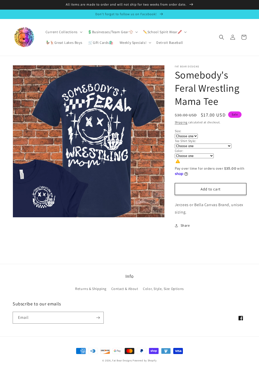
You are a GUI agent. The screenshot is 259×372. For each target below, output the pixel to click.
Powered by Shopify (145, 360)
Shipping (181, 122)
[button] (63, 32)
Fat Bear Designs (122, 360)
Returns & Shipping (90, 288)
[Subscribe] (97, 318)
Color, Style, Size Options (163, 288)
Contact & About (124, 288)
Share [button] (185, 225)
